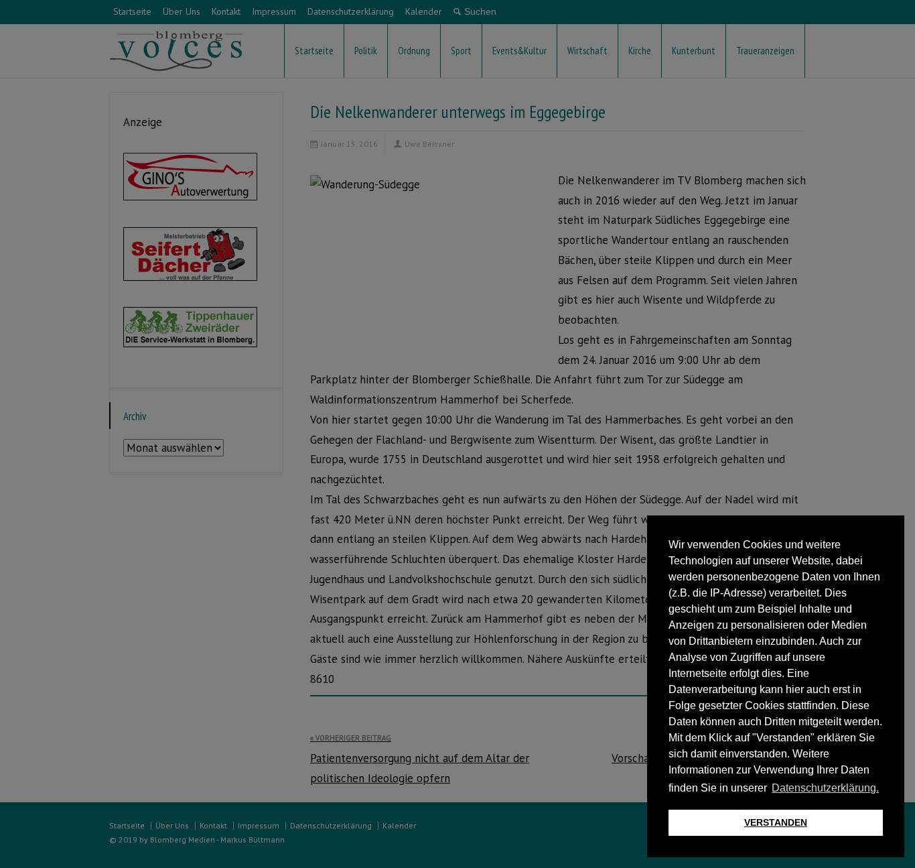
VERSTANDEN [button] (775, 822)
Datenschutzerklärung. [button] (825, 788)
